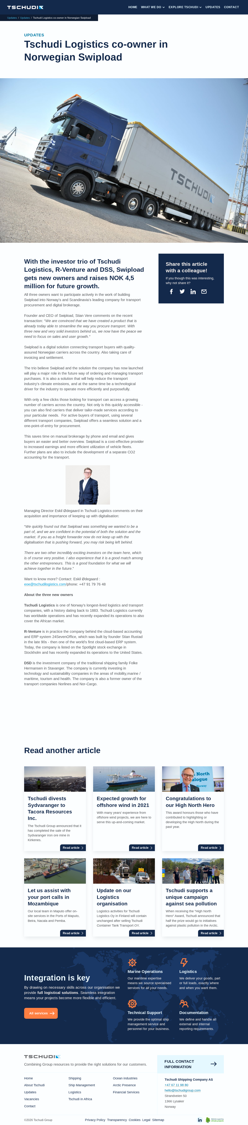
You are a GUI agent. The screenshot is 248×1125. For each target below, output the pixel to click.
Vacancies (31, 1099)
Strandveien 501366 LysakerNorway (176, 1101)
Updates (213, 7)
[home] (25, 7)
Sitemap (158, 1120)
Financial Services (126, 1092)
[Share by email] (203, 291)
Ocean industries (125, 1078)
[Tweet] (182, 291)
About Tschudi (34, 1085)
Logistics (74, 1092)
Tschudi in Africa (80, 1099)
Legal (146, 1120)
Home (132, 7)
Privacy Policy (95, 1120)
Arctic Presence (124, 1085)
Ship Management (81, 1085)
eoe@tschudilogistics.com (45, 584)
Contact (231, 7)
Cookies (135, 1120)
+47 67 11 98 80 (176, 1085)
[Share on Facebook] (171, 291)
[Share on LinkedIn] (193, 291)
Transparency (117, 1120)
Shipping (74, 1078)
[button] (153, 7)
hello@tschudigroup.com (183, 1090)
